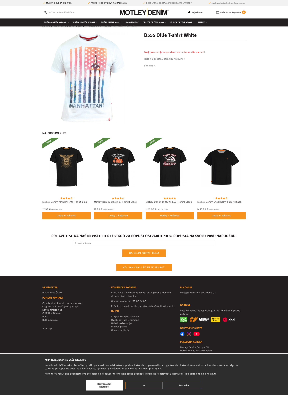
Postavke (184, 385)
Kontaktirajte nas (52, 309)
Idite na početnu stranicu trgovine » (165, 58)
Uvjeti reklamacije (121, 323)
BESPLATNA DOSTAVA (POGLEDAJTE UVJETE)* (169, 3)
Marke (201, 22)
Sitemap (47, 328)
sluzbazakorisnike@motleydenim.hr (229, 3)
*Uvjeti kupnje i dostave (125, 316)
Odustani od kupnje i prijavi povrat (62, 303)
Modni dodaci (133, 22)
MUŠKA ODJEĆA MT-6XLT (84, 22)
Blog (44, 316)
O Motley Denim (51, 313)
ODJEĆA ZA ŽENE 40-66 (153, 22)
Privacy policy (119, 326)
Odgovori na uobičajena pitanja (60, 306)
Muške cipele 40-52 (110, 22)
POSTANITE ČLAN (52, 292)
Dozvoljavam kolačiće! (104, 385)
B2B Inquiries (50, 320)
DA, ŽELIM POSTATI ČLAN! (144, 253)
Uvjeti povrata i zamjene (125, 320)
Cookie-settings (120, 330)
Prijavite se (196, 12)
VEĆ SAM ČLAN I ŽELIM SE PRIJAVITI (144, 267)
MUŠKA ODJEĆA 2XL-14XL (55, 22)
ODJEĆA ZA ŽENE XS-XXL (181, 22)
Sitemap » (150, 65)
